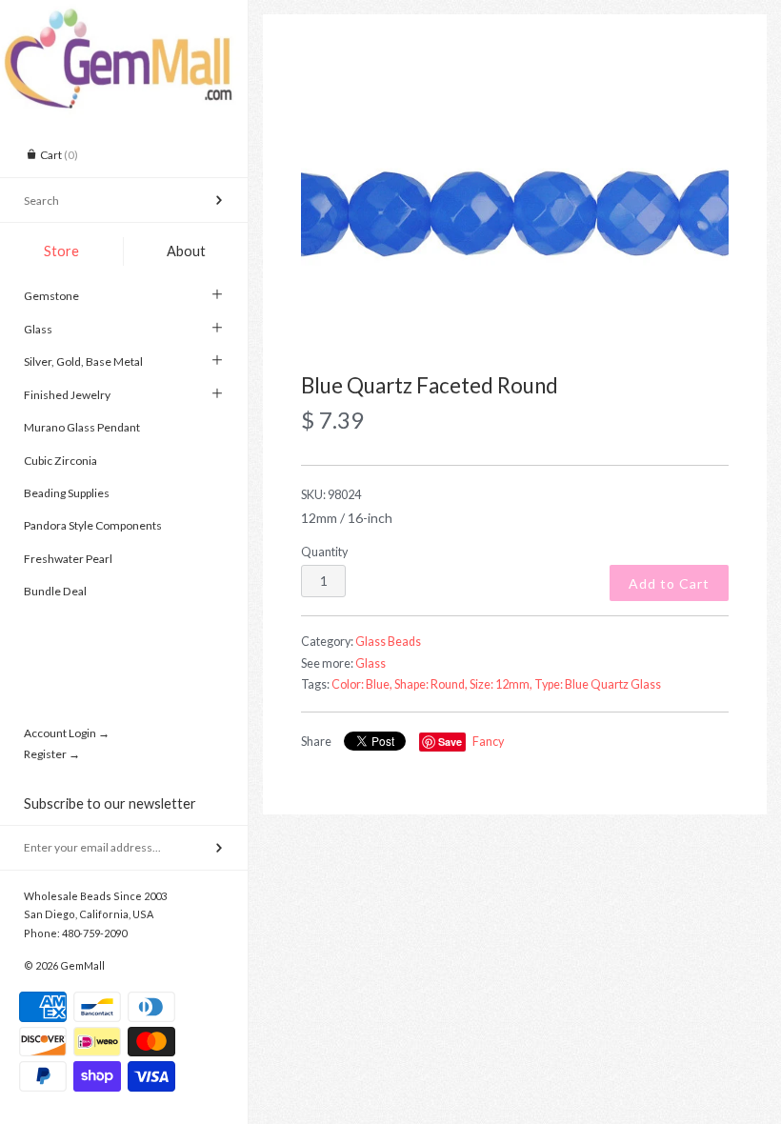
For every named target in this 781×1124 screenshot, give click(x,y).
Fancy (488, 741)
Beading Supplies (67, 493)
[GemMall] (124, 17)
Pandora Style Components (93, 525)
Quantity (324, 552)
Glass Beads (388, 641)
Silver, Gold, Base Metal (83, 361)
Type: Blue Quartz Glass (597, 684)
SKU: (331, 495)
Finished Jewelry (67, 395)
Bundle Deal (55, 591)
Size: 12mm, (501, 684)
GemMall (82, 965)
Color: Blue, (361, 684)
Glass (38, 329)
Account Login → (67, 733)
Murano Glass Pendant (82, 427)
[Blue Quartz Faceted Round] (515, 213)
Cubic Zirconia (60, 460)
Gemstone (51, 296)
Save (450, 741)
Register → (52, 754)
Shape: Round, (431, 684)
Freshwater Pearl (68, 559)
